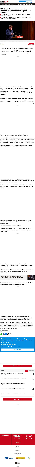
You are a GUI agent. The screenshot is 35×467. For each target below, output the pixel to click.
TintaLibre (32, 4)
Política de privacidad (17, 453)
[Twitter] (30, 437)
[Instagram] (27, 438)
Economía (10, 4)
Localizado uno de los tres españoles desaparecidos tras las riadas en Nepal (13, 383)
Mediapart (28, 4)
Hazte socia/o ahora (17, 349)
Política (2, 4)
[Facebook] (27, 437)
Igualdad (17, 4)
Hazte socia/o (18, 442)
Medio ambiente (22, 4)
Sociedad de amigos (17, 450)
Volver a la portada (17, 399)
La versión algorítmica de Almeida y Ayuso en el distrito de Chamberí (12, 373)
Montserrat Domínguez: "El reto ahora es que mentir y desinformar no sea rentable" (13, 388)
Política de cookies (17, 454)
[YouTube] (29, 438)
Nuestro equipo (17, 447)
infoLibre (2, 384)
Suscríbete (22, 1)
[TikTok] (31, 438)
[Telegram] (26, 438)
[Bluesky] (29, 437)
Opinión (6, 4)
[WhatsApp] (26, 437)
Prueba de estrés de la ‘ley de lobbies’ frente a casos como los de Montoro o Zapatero (13, 393)
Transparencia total (29, 2)
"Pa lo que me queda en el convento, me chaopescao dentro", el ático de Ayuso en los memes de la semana (14, 378)
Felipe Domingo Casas (4, 374)
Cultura (13, 4)
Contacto (17, 446)
